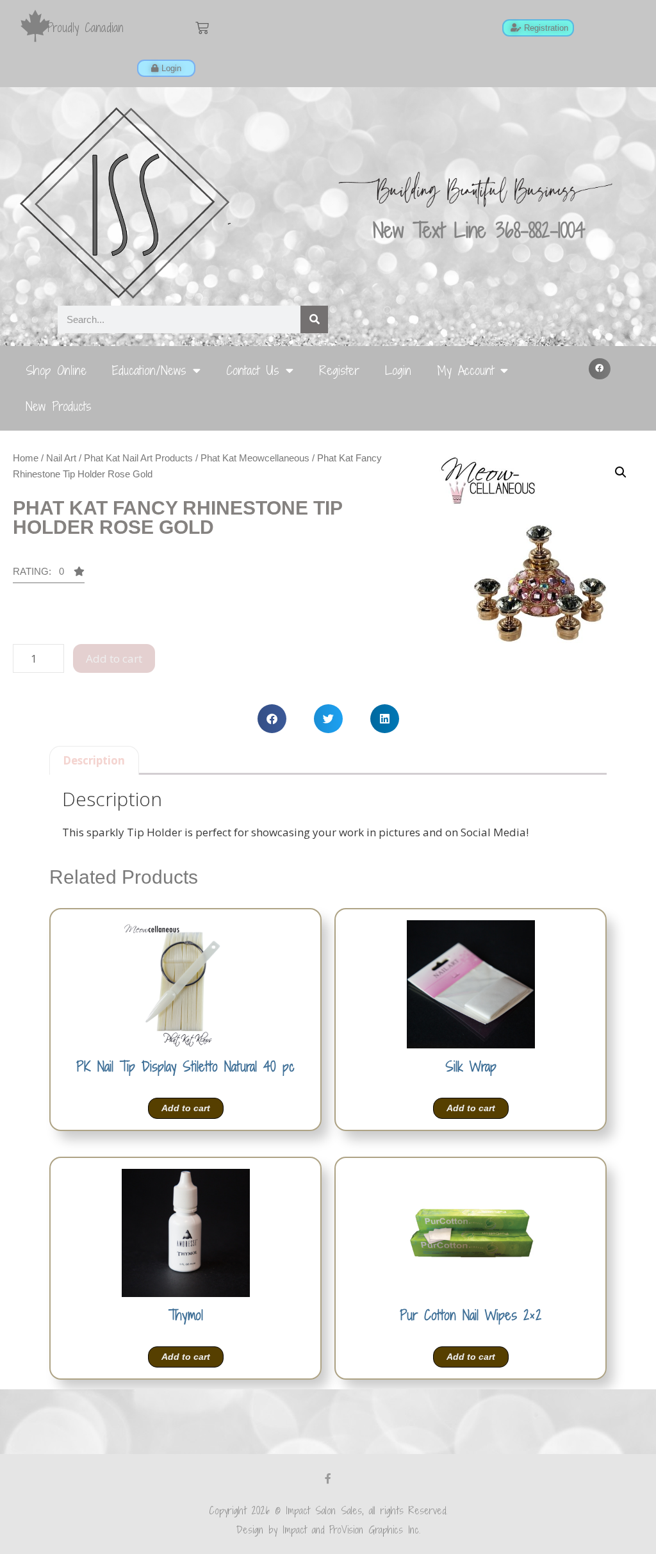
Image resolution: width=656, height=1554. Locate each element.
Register (339, 370)
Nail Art (61, 457)
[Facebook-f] (328, 1478)
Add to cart (114, 658)
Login (398, 370)
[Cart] (202, 27)
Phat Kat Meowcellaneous (255, 457)
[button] (600, 369)
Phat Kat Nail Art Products (138, 457)
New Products (59, 406)
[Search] (314, 319)
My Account (465, 370)
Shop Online (56, 370)
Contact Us (252, 370)
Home (25, 457)
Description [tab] (94, 760)
